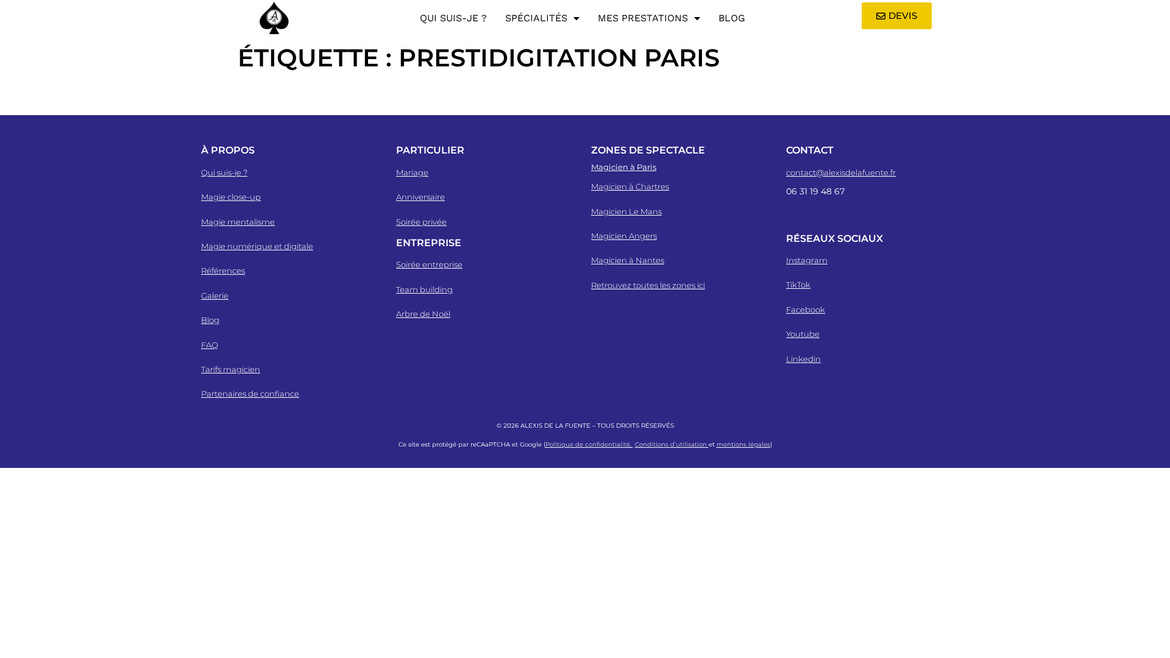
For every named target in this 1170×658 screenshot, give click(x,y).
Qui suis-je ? (453, 18)
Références (223, 270)
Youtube (803, 334)
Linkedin (803, 359)
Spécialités (536, 18)
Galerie (215, 295)
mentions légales (743, 444)
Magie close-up (231, 197)
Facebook (805, 309)
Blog (731, 18)
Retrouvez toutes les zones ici (648, 285)
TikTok (798, 284)
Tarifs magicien (230, 369)
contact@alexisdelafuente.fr (841, 172)
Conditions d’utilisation (672, 444)
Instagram (807, 260)
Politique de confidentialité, (589, 444)
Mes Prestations (643, 18)
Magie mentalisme (238, 222)
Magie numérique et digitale (257, 246)
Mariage (412, 172)
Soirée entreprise (429, 264)
